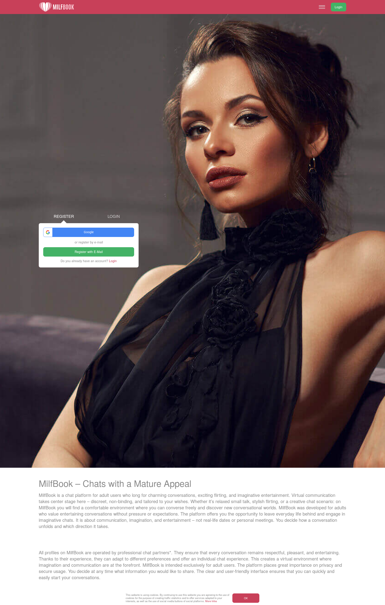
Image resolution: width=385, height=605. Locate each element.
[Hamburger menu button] (321, 6)
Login (338, 7)
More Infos (211, 601)
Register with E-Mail (89, 251)
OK (246, 598)
